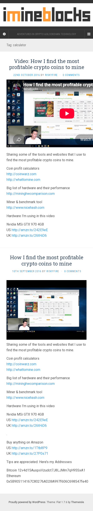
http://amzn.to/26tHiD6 (29, 235)
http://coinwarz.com (21, 174)
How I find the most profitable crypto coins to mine (46, 260)
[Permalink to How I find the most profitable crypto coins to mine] (46, 310)
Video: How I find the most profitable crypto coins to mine (46, 64)
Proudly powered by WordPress (27, 502)
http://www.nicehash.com (25, 208)
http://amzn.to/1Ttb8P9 (29, 448)
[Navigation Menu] (88, 34)
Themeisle (77, 502)
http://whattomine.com (23, 180)
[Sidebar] (4, 34)
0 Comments (71, 75)
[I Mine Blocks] (46, 14)
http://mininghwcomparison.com (30, 194)
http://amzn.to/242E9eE (30, 230)
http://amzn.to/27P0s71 (30, 453)
